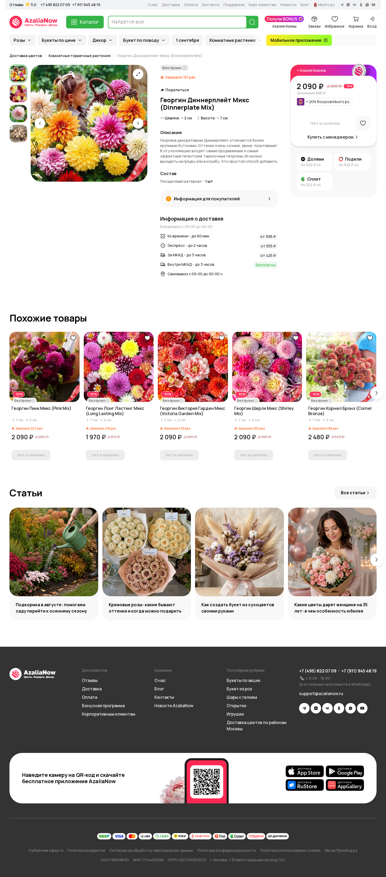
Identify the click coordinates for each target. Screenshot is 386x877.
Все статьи (353, 493)
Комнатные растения (232, 40)
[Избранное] (363, 123)
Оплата (191, 5)
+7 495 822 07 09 (55, 4)
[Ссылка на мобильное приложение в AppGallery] (345, 785)
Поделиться (177, 90)
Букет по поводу (141, 40)
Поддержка (233, 5)
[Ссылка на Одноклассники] (339, 708)
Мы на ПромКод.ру (341, 850)
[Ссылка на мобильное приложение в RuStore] (305, 785)
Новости (288, 5)
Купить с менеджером (330, 137)
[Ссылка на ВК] (327, 708)
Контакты (210, 5)
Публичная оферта (46, 850)
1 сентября (187, 40)
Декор (99, 40)
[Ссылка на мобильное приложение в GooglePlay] (345, 771)
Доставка (171, 5)
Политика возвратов (86, 850)
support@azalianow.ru (321, 693)
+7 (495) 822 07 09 (317, 671)
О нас (153, 5)
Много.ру (326, 5)
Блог (305, 5)
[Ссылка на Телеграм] (304, 708)
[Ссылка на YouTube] (362, 708)
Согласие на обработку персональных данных (151, 850)
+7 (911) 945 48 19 (359, 671)
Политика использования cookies (290, 850)
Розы (19, 40)
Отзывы (16, 5)
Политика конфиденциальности (226, 850)
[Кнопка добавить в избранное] (73, 338)
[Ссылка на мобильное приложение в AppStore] (305, 771)
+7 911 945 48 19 (86, 4)
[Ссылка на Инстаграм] (316, 708)
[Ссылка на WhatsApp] (350, 708)
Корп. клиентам (262, 5)
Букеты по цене (59, 40)
